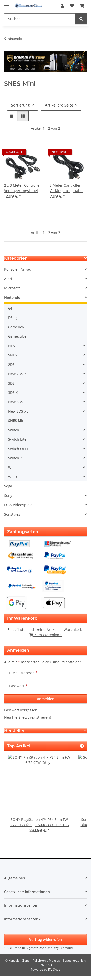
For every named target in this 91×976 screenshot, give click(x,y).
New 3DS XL (18, 411)
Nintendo (12, 297)
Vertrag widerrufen (45, 939)
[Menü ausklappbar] (6, 3)
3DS (11, 383)
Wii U (12, 476)
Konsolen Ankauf (18, 269)
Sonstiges (12, 514)
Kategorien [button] (16, 258)
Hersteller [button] (14, 730)
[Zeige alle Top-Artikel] (82, 746)
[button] (62, 6)
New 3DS (15, 401)
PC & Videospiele (18, 504)
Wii (10, 467)
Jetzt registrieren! (36, 717)
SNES (12, 355)
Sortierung (20, 105)
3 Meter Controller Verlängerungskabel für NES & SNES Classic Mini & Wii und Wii (66, 188)
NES (11, 345)
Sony (8, 495)
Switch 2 (15, 458)
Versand (67, 948)
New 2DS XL (18, 373)
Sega (8, 486)
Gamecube (17, 336)
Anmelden (45, 698)
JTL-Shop (54, 969)
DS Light (15, 317)
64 (10, 308)
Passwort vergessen (20, 710)
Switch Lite (17, 439)
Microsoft (12, 288)
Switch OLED (18, 448)
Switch (13, 430)
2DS (11, 364)
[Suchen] (81, 18)
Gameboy (16, 327)
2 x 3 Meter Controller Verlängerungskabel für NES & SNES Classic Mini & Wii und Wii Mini (22, 188)
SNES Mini (17, 420)
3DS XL (13, 392)
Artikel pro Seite (59, 105)
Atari (8, 278)
